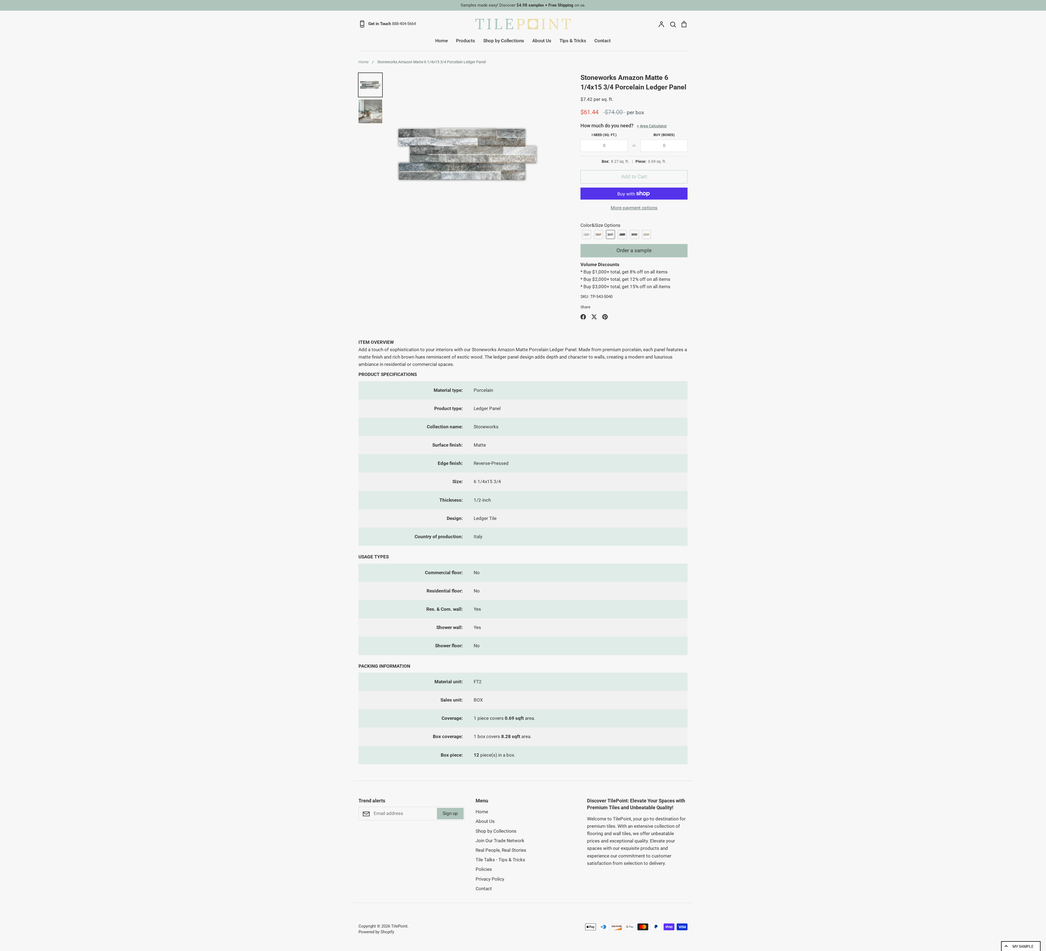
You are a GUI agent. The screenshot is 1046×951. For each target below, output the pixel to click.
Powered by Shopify (376, 931)
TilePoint (399, 926)
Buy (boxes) (664, 135)
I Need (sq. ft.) (604, 135)
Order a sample (634, 250)
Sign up (450, 813)
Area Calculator (652, 126)
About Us (541, 40)
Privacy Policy (490, 879)
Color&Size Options (600, 225)
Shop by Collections (503, 40)
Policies (484, 869)
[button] (586, 234)
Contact (602, 40)
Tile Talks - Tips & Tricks (500, 859)
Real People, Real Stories (501, 850)
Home (441, 40)
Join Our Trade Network (500, 840)
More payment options (634, 207)
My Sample (1022, 946)
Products (465, 40)
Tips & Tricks (573, 40)
